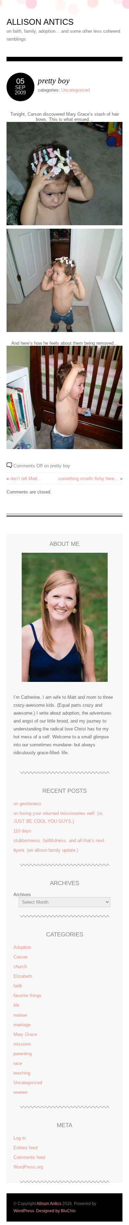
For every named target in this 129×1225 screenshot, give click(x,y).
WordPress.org (28, 1167)
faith (17, 985)
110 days (22, 830)
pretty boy (53, 80)
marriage (22, 1024)
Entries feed (25, 1147)
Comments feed (29, 1157)
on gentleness (27, 803)
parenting (22, 1053)
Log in (19, 1138)
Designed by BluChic (56, 1211)
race (17, 1063)
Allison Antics (40, 22)
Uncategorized (75, 90)
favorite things (27, 995)
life (16, 1005)
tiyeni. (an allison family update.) (45, 850)
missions (22, 1044)
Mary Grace (25, 1034)
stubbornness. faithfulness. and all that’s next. (59, 840)
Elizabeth (22, 976)
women (20, 1092)
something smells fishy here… (88, 478)
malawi (20, 1015)
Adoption (22, 947)
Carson (20, 956)
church (20, 966)
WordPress (23, 1211)
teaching (21, 1073)
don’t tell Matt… (26, 478)
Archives (22, 894)
